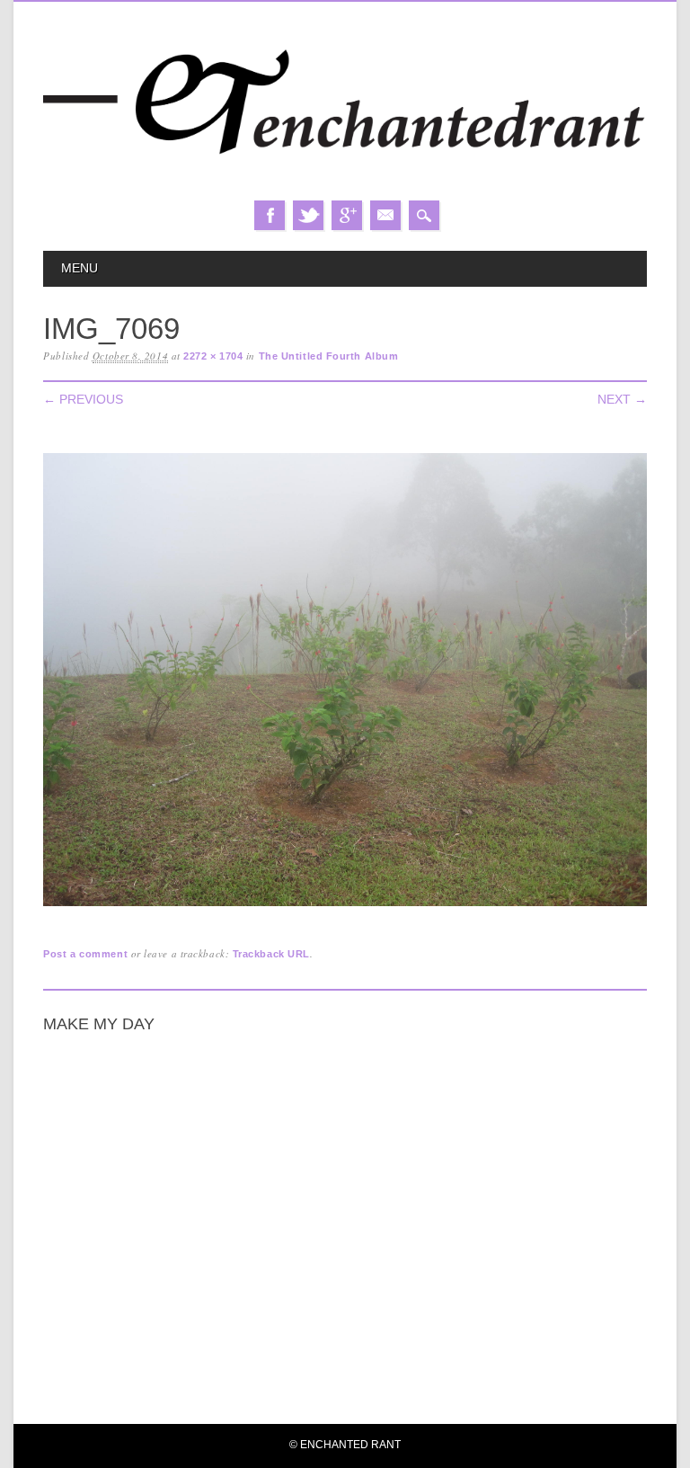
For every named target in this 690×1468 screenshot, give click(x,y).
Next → (622, 399)
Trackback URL (271, 953)
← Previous (83, 399)
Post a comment (85, 953)
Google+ (347, 215)
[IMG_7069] (344, 906)
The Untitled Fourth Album (329, 356)
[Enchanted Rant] (344, 183)
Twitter (308, 215)
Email (385, 215)
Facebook (269, 215)
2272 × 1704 (213, 356)
